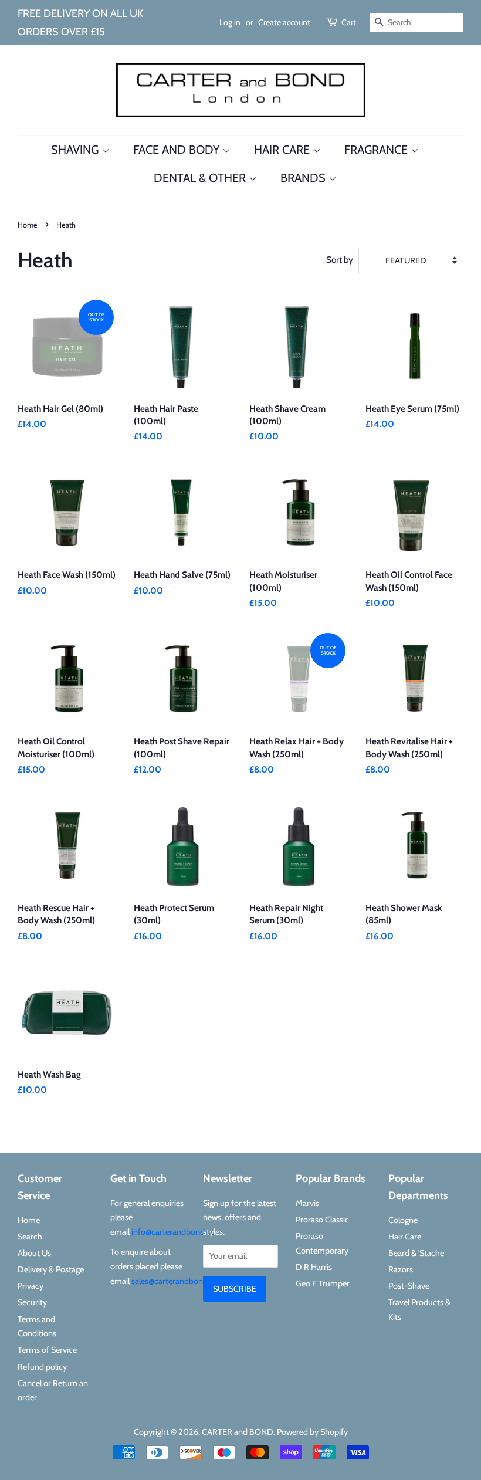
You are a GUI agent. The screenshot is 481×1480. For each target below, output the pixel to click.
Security (32, 1302)
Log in (229, 22)
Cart (348, 22)
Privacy (30, 1286)
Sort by (339, 259)
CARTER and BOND (237, 1432)
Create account (284, 22)
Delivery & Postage (51, 1269)
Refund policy (42, 1367)
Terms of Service (47, 1349)
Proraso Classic (322, 1219)
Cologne (403, 1220)
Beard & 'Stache (416, 1253)
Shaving (76, 150)
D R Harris (314, 1267)
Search (30, 1236)
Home (28, 225)
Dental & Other (201, 178)
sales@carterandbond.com (178, 1281)
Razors (400, 1269)
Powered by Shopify (312, 1432)
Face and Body (177, 150)
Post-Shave (408, 1286)
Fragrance (377, 150)
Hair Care (283, 150)
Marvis (307, 1203)
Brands (304, 178)
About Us (34, 1253)
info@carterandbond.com (177, 1232)
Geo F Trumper (323, 1283)
